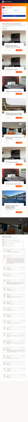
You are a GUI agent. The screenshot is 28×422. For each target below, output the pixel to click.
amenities (17, 25)
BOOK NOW (4, 28)
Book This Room (19, 50)
